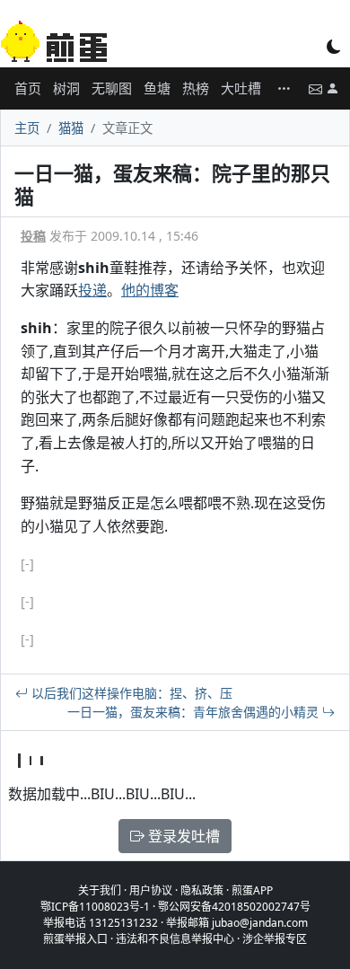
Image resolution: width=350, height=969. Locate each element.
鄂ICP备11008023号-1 (95, 906)
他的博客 (150, 290)
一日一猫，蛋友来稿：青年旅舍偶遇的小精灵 (194, 711)
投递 (92, 290)
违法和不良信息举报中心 (175, 939)
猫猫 (70, 128)
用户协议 (150, 890)
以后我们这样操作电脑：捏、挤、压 (130, 692)
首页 (27, 88)
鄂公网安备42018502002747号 (234, 906)
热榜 (195, 88)
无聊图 (112, 88)
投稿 (33, 235)
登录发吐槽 (182, 836)
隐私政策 (201, 890)
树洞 (66, 88)
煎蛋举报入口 (75, 939)
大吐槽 (241, 88)
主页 (26, 128)
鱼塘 (157, 88)
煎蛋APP (252, 890)
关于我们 (99, 890)
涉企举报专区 (274, 939)
